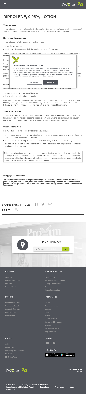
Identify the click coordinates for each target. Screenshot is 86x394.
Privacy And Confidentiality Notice (35, 385)
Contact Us (9, 347)
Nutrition (48, 325)
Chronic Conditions (12, 280)
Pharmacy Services (53, 271)
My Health (9, 271)
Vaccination (49, 287)
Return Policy (11, 385)
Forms (47, 312)
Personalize (34, 82)
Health (47, 316)
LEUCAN (8, 354)
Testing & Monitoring (53, 284)
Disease (48, 309)
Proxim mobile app (12, 303)
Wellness (8, 284)
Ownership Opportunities (14, 351)
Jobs (7, 344)
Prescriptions (50, 277)
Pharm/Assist (51, 297)
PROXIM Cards (10, 312)
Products (9, 297)
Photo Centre (10, 316)
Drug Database (50, 332)
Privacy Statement (47, 76)
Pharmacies (59, 387)
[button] (36, 204)
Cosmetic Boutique (12, 309)
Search (47, 303)
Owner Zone (10, 389)
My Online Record (11, 357)
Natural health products (53, 322)
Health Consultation (52, 290)
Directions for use (51, 306)
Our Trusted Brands (12, 306)
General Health (10, 287)
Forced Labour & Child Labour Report (20, 387)
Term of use (44, 387)
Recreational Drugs (52, 328)
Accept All (50, 82)
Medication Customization (55, 280)
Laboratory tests (51, 319)
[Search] (65, 249)
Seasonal (8, 277)
